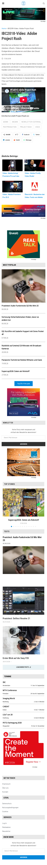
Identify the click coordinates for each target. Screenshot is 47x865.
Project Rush (26, 127)
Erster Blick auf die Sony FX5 (16, 658)
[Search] (44, 3)
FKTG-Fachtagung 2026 (12, 722)
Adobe (5, 122)
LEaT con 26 (8, 714)
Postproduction (9, 127)
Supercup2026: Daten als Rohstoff (16, 371)
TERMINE (7, 676)
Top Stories (9, 484)
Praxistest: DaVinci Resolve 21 (16, 618)
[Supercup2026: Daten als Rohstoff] (23, 502)
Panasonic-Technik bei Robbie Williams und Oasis (22, 360)
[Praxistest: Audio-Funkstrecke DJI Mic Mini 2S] (23, 560)
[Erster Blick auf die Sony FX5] (23, 640)
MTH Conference (10, 690)
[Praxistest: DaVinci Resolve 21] (23, 601)
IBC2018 (15, 122)
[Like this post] (17, 134)
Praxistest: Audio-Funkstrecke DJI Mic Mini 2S (20, 305)
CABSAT (6, 706)
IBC (4, 682)
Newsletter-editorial (31, 122)
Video (37, 127)
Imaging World (9, 698)
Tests (6, 531)
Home (4, 28)
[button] (4, 508)
